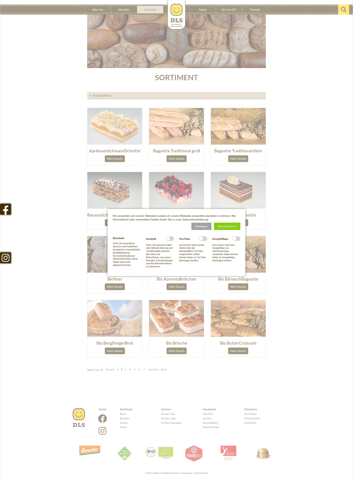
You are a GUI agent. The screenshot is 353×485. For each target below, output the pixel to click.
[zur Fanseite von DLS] (5, 209)
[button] (201, 226)
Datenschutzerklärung (195, 219)
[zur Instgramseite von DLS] (5, 257)
